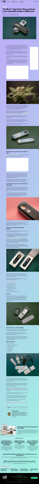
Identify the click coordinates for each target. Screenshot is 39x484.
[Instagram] (32, 476)
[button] (37, 1)
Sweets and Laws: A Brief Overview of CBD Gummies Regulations (24, 469)
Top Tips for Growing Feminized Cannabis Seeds (34, 469)
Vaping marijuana (19, 46)
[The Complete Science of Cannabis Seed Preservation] (8, 430)
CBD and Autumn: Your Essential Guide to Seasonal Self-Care (15, 469)
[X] (5, 47)
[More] (26, 407)
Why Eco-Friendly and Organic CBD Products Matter (5, 469)
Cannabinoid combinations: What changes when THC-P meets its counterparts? (19, 454)
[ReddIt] (5, 51)
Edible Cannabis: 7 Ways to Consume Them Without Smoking (19, 461)
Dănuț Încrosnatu (5, 15)
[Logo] (4, 1)
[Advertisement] (17, 73)
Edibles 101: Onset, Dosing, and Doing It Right (19, 442)
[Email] (5, 52)
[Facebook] (5, 45)
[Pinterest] (5, 49)
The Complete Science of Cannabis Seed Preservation (27, 427)
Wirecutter (18, 380)
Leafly (10, 116)
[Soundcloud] (35, 476)
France (7, 400)
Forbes (15, 380)
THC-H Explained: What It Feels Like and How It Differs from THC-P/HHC (6, 443)
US (25, 399)
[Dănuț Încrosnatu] (9, 414)
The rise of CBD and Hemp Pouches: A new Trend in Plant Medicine (32, 443)
